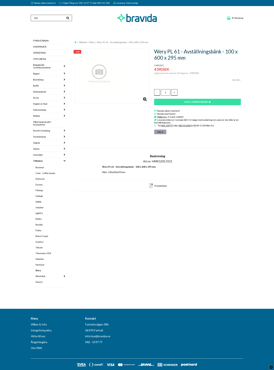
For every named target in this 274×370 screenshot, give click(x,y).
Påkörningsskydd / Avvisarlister (42, 123)
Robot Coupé (42, 236)
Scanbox (39, 242)
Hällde (38, 202)
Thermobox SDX (43, 253)
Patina (38, 230)
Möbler (36, 115)
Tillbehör (38, 160)
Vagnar (36, 142)
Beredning (38, 79)
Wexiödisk (40, 276)
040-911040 (185, 125)
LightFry (39, 213)
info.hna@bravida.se (97, 336)
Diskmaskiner (39, 91)
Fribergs (39, 190)
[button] (235, 18)
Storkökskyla (39, 136)
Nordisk (39, 224)
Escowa (39, 184)
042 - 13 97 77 (93, 342)
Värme (36, 148)
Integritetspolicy (41, 330)
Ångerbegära (39, 342)
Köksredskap (39, 109)
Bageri (36, 73)
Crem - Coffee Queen (45, 173)
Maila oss (161, 116)
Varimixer (40, 264)
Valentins (40, 259)
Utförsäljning (39, 58)
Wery (38, 270)
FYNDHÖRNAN (41, 40)
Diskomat (40, 179)
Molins (39, 219)
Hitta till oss (38, 336)
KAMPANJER (39, 46)
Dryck (36, 97)
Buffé (36, 85)
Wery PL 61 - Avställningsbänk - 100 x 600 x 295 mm (122, 42)
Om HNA (36, 348)
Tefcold (39, 247)
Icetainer (40, 207)
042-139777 (167, 125)
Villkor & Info (39, 324)
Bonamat (40, 167)
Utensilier (38, 154)
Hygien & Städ (40, 103)
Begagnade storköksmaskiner (42, 66)
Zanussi (39, 282)
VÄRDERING (39, 52)
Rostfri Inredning (41, 130)
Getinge (39, 196)
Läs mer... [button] (236, 79)
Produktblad (160, 185)
